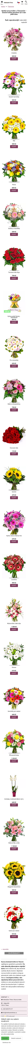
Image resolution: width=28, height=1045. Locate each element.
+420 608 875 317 (7, 1009)
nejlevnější (23, 20)
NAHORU (6, 949)
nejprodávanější (14, 20)
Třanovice (11, 6)
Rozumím (5, 1038)
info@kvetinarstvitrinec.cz (9, 1012)
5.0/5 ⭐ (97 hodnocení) (8, 1016)
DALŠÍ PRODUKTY (14, 953)
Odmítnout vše (6, 1042)
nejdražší (24, 22)
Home (3, 6)
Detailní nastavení (16, 1038)
